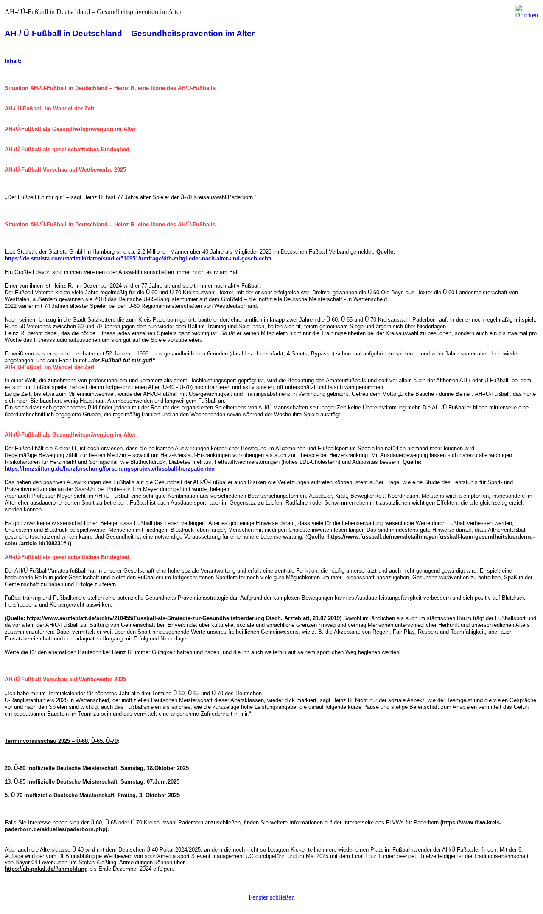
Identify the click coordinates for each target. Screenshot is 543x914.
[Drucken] (526, 9)
